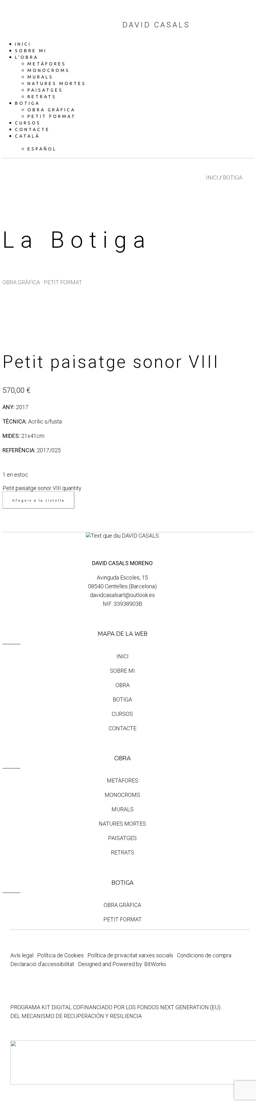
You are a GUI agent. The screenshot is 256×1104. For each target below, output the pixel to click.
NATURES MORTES (122, 823)
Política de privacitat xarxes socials (130, 955)
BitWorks (155, 964)
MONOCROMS (122, 795)
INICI (212, 177)
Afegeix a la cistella (38, 500)
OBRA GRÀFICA (21, 282)
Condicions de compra (204, 955)
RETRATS (122, 852)
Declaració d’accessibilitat (42, 964)
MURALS (122, 809)
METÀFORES (122, 780)
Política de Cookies (60, 955)
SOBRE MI (122, 670)
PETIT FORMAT (63, 282)
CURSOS (122, 714)
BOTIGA (232, 177)
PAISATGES (122, 838)
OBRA (123, 685)
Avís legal (21, 955)
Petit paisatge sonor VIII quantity (41, 488)
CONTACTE (122, 728)
